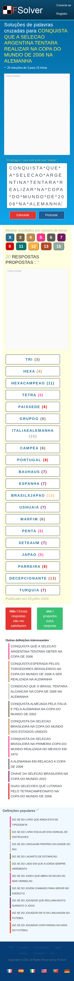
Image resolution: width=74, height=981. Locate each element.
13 (46, 246)
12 (33, 246)
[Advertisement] (37, 115)
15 (58, 246)
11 (21, 246)
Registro (61, 13)
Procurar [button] (51, 215)
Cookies (24, 947)
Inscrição (39, 953)
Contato (23, 953)
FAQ (52, 953)
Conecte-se (63, 5)
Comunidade (41, 947)
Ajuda (58, 947)
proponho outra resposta (50, 619)
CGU (11, 947)
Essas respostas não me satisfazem (18, 619)
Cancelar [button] (22, 215)
